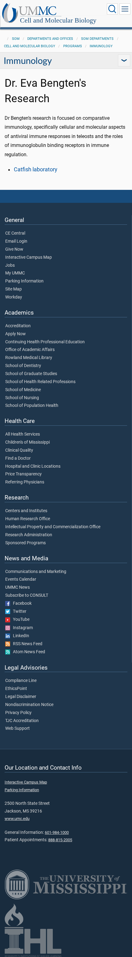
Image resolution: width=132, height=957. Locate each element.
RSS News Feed (26, 643)
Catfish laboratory (35, 169)
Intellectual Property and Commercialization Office (52, 526)
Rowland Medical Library (28, 357)
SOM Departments (97, 39)
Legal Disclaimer (20, 696)
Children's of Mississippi (27, 442)
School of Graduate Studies (31, 373)
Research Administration (28, 535)
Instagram (21, 627)
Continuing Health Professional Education (45, 342)
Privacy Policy (18, 712)
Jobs (10, 265)
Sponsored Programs (25, 543)
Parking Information (24, 281)
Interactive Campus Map (28, 257)
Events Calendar (20, 579)
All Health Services (22, 434)
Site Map (13, 289)
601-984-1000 (57, 832)
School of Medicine (23, 389)
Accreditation (18, 326)
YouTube (19, 619)
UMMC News (17, 587)
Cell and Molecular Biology (58, 20)
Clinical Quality (19, 450)
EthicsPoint (16, 688)
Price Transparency (23, 474)
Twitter (18, 611)
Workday (13, 297)
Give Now (14, 249)
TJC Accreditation (22, 720)
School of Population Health (31, 405)
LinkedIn (19, 635)
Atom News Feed (27, 652)
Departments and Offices (50, 39)
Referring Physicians (24, 482)
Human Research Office (27, 518)
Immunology (101, 46)
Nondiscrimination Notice (29, 704)
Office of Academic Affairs (30, 349)
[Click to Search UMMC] (112, 9)
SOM (16, 39)
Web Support (17, 728)
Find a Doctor (18, 458)
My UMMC (15, 273)
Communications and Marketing (35, 571)
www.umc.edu (17, 818)
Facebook (21, 603)
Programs (72, 46)
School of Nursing (22, 397)
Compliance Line (21, 680)
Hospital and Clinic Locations (32, 466)
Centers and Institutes (26, 510)
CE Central (15, 233)
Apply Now (15, 334)
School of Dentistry (23, 365)
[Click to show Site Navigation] (124, 9)
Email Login (16, 241)
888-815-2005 (60, 840)
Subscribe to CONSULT (26, 595)
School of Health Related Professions (40, 381)
